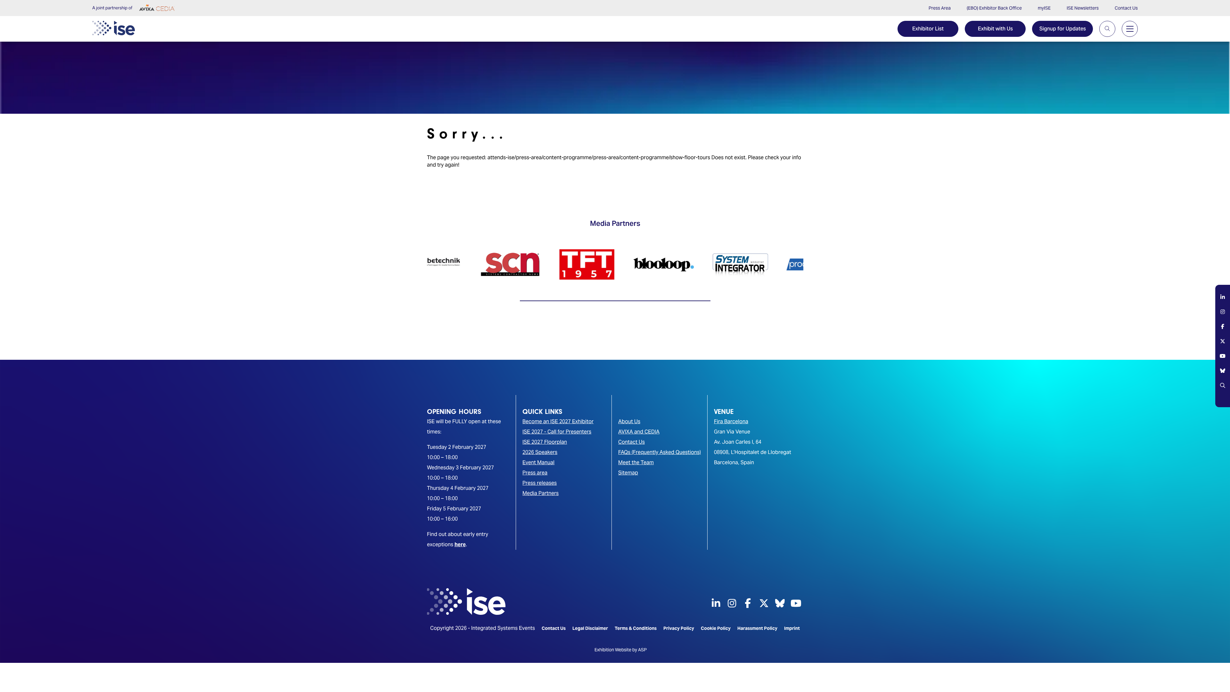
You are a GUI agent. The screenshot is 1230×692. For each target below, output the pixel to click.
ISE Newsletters (1083, 8)
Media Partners (540, 493)
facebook (748, 603)
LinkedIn (1222, 301)
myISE (1044, 8)
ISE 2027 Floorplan (544, 442)
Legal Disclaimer (590, 628)
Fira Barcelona (731, 421)
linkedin (716, 603)
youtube (796, 603)
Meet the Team (636, 462)
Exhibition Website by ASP (620, 650)
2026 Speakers (539, 452)
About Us (629, 421)
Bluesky (1222, 375)
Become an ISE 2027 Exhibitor (558, 421)
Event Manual (538, 462)
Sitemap (628, 472)
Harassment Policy (757, 628)
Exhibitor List (928, 28)
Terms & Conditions (636, 628)
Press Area (940, 8)
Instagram (1222, 316)
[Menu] (1130, 29)
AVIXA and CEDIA (639, 431)
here (460, 544)
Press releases (539, 483)
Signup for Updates (1062, 28)
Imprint (792, 628)
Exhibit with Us (995, 28)
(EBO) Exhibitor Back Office (994, 8)
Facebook (1222, 331)
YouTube (1222, 360)
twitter (764, 603)
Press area (534, 472)
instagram (732, 603)
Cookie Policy (716, 628)
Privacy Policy (678, 628)
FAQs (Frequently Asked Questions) (659, 452)
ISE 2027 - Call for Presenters (556, 431)
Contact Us (1126, 8)
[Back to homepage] (113, 28)
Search (1222, 390)
